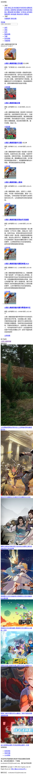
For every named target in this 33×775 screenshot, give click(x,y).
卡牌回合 (26, 14)
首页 (5, 27)
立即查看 (7, 87)
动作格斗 (7, 10)
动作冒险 (29, 12)
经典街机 (29, 7)
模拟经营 (11, 12)
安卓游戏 (7, 751)
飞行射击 (23, 12)
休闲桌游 (17, 7)
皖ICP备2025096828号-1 (18, 769)
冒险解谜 (20, 10)
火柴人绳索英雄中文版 (13, 143)
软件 (5, 32)
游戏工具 (11, 7)
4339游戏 (7, 755)
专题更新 (7, 40)
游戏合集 (13, 18)
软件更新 (7, 38)
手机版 (3, 22)
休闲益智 (13, 14)
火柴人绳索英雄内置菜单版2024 (16, 264)
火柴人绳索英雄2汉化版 (13, 63)
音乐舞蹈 (17, 12)
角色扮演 (20, 14)
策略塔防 (7, 14)
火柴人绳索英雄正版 (12, 103)
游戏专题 (7, 753)
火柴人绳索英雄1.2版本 (13, 182)
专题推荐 (7, 18)
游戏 (5, 30)
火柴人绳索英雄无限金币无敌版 (16, 220)
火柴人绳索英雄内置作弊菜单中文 (17, 308)
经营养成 (13, 10)
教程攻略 (7, 34)
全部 (5, 7)
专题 (5, 36)
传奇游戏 (23, 7)
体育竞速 (26, 10)
